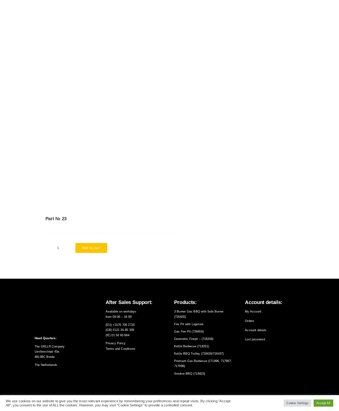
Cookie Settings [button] (297, 403)
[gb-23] (99, 139)
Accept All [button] (323, 403)
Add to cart (91, 248)
